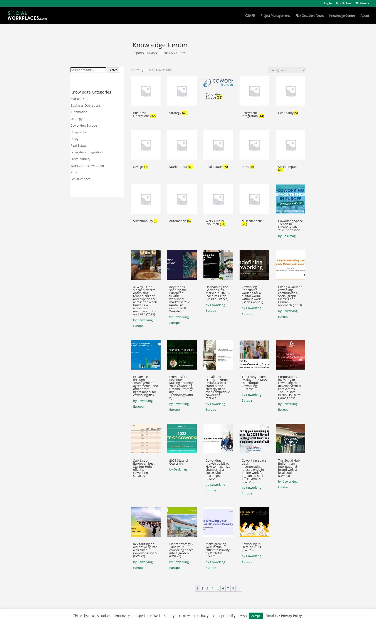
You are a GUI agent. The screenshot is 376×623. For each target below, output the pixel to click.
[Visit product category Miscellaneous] (254, 199)
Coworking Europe (83, 125)
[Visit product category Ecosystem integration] (254, 91)
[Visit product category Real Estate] (218, 145)
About (365, 16)
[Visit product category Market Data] (182, 145)
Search (113, 70)
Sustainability (80, 159)
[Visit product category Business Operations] (146, 91)
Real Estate (78, 145)
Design (75, 139)
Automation (78, 112)
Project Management (275, 16)
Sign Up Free (343, 3)
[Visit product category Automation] (182, 199)
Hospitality (78, 132)
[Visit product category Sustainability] (146, 199)
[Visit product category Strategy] (182, 91)
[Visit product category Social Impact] (291, 145)
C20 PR (250, 16)
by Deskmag (287, 236)
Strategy (76, 119)
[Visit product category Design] (146, 145)
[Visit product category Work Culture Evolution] (218, 199)
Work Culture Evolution (87, 166)
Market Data (79, 99)
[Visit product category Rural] (254, 145)
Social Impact (80, 179)
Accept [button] (255, 616)
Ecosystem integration (86, 152)
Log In (328, 3)
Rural (74, 172)
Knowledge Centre (342, 16)
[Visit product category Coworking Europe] (218, 81)
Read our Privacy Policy (284, 615)
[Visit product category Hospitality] (291, 91)
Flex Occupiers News (309, 16)
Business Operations (85, 105)
